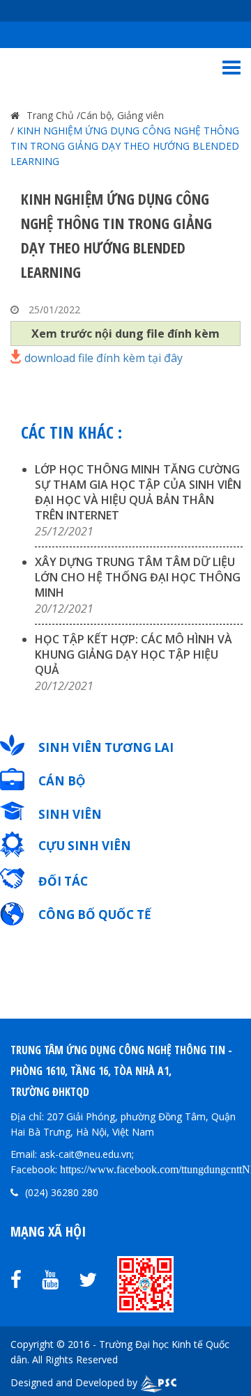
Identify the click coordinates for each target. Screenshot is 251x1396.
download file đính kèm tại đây (103, 356)
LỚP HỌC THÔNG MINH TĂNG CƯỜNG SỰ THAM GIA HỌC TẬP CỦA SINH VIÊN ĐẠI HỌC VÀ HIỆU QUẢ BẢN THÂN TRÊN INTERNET (138, 492)
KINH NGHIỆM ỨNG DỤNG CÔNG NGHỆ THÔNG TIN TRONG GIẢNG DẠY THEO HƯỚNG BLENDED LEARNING (124, 146)
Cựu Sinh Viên (84, 846)
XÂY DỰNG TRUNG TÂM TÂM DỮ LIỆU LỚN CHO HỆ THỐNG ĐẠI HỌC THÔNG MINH (138, 577)
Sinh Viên (70, 814)
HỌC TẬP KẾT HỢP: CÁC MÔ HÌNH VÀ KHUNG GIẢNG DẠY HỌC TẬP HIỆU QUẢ (133, 654)
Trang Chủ (50, 115)
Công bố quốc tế (94, 915)
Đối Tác (63, 881)
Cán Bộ (61, 781)
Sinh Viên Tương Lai (106, 747)
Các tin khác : (71, 432)
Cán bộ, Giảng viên (122, 115)
